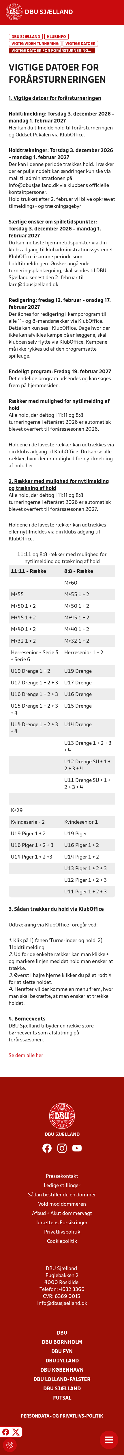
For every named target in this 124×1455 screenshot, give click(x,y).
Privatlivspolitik (62, 1232)
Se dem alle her (26, 1055)
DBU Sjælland (26, 37)
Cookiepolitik (62, 1241)
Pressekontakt (62, 1176)
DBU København (62, 1370)
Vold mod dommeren (62, 1204)
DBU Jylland (62, 1361)
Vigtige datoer (80, 44)
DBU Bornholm (62, 1342)
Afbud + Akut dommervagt (62, 1213)
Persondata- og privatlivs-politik (62, 1416)
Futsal (62, 1398)
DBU (62, 1333)
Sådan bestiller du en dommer (62, 1195)
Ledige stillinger (62, 1185)
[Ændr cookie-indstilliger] (10, 1445)
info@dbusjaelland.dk (62, 1303)
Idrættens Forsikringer (62, 1222)
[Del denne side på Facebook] (5, 1433)
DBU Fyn (62, 1351)
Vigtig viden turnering (35, 44)
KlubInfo (56, 37)
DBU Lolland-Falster (62, 1379)
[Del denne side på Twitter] (16, 1433)
